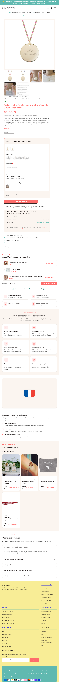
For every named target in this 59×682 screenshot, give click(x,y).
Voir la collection (7, 451)
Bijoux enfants (6, 617)
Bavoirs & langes (46, 600)
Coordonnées (8, 674)
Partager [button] (7, 247)
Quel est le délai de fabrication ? (14, 559)
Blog (42, 645)
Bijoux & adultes (46, 608)
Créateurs (5, 643)
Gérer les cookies (9, 677)
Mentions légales (35, 674)
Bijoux (14, 96)
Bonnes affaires (6, 646)
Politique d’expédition (42, 670)
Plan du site (44, 674)
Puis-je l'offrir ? (9, 565)
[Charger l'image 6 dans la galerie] (23, 89)
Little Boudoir (7, 96)
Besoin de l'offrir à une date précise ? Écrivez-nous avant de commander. (27, 228)
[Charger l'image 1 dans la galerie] (10, 76)
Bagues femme (45, 617)
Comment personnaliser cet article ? (16, 547)
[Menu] (55, 7)
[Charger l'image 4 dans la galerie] (49, 76)
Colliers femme (21, 96)
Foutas (43, 623)
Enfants (5, 608)
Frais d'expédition (16, 115)
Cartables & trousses (8, 620)
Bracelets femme (46, 611)
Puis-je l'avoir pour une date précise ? (16, 576)
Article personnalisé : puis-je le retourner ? (18, 570)
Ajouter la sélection (49, 283)
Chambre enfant (7, 614)
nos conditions (20, 243)
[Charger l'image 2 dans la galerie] (23, 76)
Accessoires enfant (8, 611)
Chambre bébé (45, 591)
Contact (43, 631)
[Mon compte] (48, 7)
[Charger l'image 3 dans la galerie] (36, 76)
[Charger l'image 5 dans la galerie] (10, 89)
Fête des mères (6, 634)
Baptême (5, 637)
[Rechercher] (44, 7)
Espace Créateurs (46, 637)
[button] (51, 7)
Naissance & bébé (46, 585)
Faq (42, 634)
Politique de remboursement (12, 670)
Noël (3, 631)
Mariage (4, 640)
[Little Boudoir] (8, 8)
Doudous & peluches (47, 594)
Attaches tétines (46, 597)
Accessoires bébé (46, 589)
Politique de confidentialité (28, 670)
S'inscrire (34, 660)
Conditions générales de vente (21, 674)
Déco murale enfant (8, 623)
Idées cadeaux (6, 628)
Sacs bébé (44, 603)
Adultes (43, 620)
